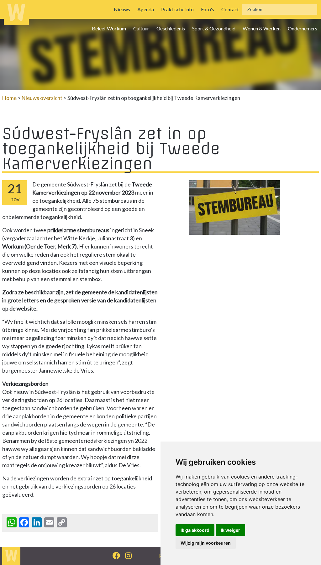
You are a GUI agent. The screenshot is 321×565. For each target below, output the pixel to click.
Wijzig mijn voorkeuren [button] (206, 543)
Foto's (207, 9)
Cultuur (141, 28)
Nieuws (122, 9)
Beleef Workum (109, 28)
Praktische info (177, 9)
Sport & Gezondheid (213, 28)
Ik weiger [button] (230, 530)
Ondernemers (302, 28)
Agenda (145, 9)
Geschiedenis (170, 28)
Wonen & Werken (262, 28)
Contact (230, 9)
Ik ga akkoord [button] (195, 530)
